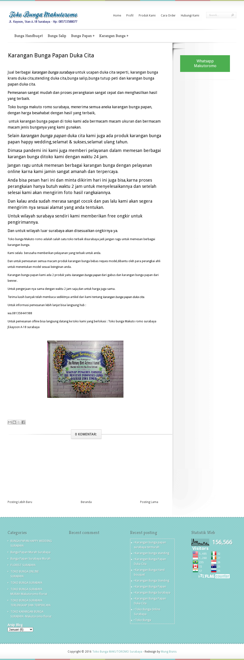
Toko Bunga (143, 620)
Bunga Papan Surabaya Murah (30, 558)
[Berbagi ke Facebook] (23, 422)
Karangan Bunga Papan (150, 586)
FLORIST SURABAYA (23, 565)
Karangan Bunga (113, 35)
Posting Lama (149, 502)
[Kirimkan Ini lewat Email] (9, 422)
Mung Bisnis (169, 651)
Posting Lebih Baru (20, 502)
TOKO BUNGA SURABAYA (26, 582)
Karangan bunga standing (152, 553)
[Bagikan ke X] (18, 422)
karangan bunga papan (43, 135)
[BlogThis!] (14, 422)
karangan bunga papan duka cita (123, 297)
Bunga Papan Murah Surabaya (30, 552)
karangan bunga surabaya (53, 72)
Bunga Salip (57, 35)
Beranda (86, 502)
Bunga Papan (82, 35)
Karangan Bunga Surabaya (152, 592)
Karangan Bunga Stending (152, 580)
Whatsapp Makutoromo (205, 63)
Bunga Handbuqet (28, 35)
